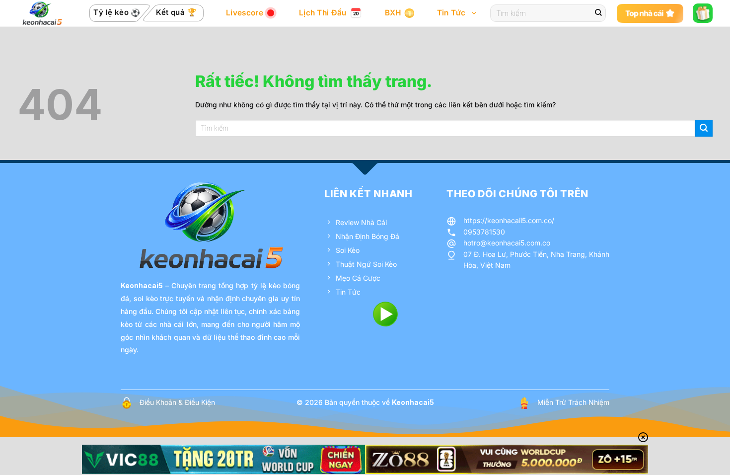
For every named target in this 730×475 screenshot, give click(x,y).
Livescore (244, 12)
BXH (393, 12)
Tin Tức (451, 12)
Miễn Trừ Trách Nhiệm (573, 402)
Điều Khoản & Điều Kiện (177, 402)
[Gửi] (598, 13)
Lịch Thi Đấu (323, 12)
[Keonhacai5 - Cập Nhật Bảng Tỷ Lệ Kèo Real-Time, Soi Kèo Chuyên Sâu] (42, 13)
